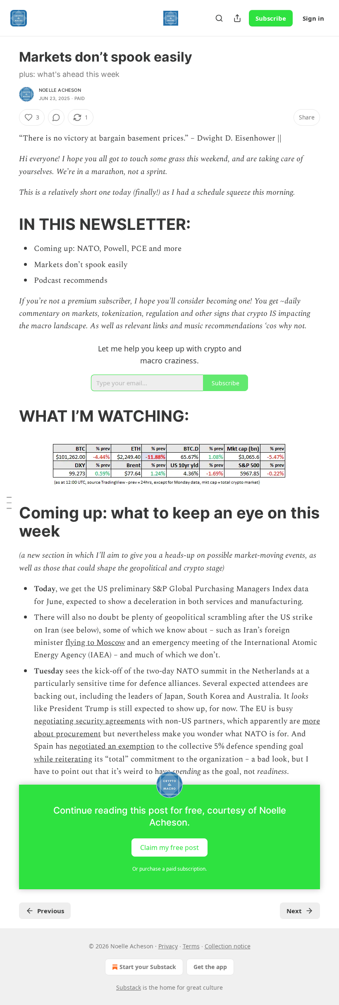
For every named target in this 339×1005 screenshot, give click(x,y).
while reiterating (63, 759)
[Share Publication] (237, 18)
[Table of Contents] (9, 502)
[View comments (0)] (56, 117)
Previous (50, 911)
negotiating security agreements (89, 721)
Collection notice (228, 946)
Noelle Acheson (60, 90)
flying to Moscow (95, 643)
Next (294, 911)
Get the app (210, 967)
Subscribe (270, 18)
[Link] (7, 224)
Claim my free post (169, 847)
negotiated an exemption (112, 746)
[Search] (219, 18)
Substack (128, 987)
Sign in (313, 18)
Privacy (168, 946)
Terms (191, 946)
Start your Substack (147, 967)
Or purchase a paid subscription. (169, 868)
